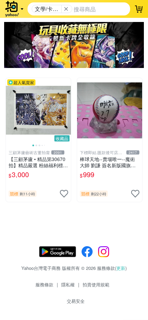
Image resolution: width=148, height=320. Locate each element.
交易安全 (76, 301)
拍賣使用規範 (96, 284)
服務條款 (44, 284)
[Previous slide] (10, 110)
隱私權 (68, 284)
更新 (120, 268)
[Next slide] (66, 110)
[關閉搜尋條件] (66, 9)
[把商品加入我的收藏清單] (64, 194)
